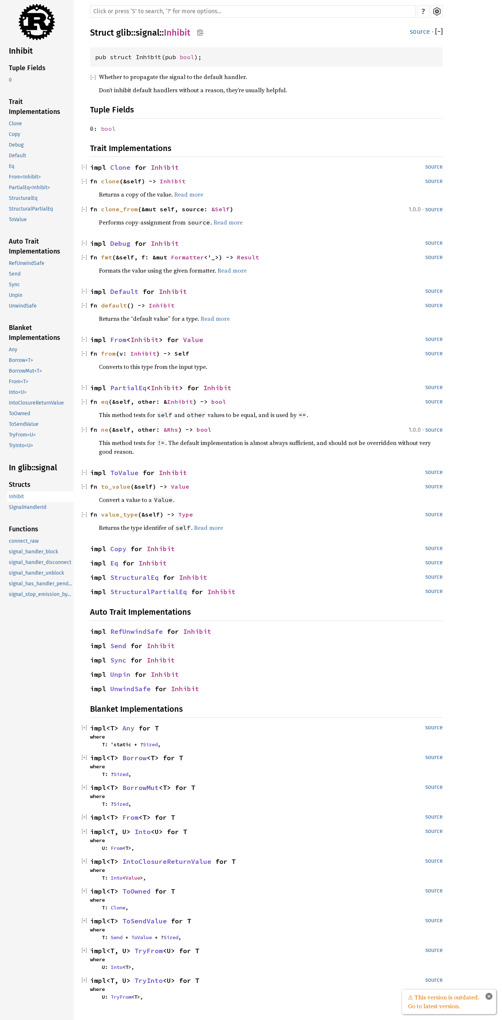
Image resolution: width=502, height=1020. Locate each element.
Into (143, 831)
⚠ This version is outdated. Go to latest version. (443, 1001)
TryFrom (149, 951)
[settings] (437, 11)
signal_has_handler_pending (41, 584)
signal (147, 33)
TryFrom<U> (22, 435)
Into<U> (17, 392)
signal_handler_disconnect (40, 562)
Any (13, 349)
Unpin (15, 295)
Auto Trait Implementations (34, 246)
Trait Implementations (34, 107)
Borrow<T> (21, 360)
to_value (115, 486)
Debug (16, 145)
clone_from (119, 209)
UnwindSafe (23, 306)
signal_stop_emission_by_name (41, 594)
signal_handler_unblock (36, 573)
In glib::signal (33, 468)
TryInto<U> (21, 445)
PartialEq (128, 388)
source (420, 32)
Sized (150, 744)
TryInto (149, 980)
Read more (188, 194)
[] (439, 32)
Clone (15, 124)
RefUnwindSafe (26, 263)
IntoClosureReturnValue (36, 403)
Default (17, 155)
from (108, 353)
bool (187, 57)
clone (110, 181)
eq (104, 401)
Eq (11, 166)
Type (185, 514)
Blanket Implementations (34, 333)
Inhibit (21, 51)
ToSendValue (24, 424)
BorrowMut (140, 787)
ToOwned (19, 413)
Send (15, 274)
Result (248, 257)
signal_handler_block (33, 552)
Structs (20, 485)
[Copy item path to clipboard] (200, 33)
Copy (14, 134)
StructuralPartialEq (31, 209)
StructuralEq (23, 198)
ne (104, 429)
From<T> (18, 381)
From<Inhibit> (25, 177)
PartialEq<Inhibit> (29, 187)
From (118, 339)
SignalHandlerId (27, 507)
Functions (23, 529)
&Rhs (171, 429)
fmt (106, 257)
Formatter (187, 257)
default (114, 305)
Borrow (134, 758)
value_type (119, 514)
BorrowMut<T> (25, 371)
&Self (220, 209)
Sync (14, 284)
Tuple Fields (27, 68)
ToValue (18, 219)
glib (123, 33)
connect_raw (24, 541)
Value (193, 339)
